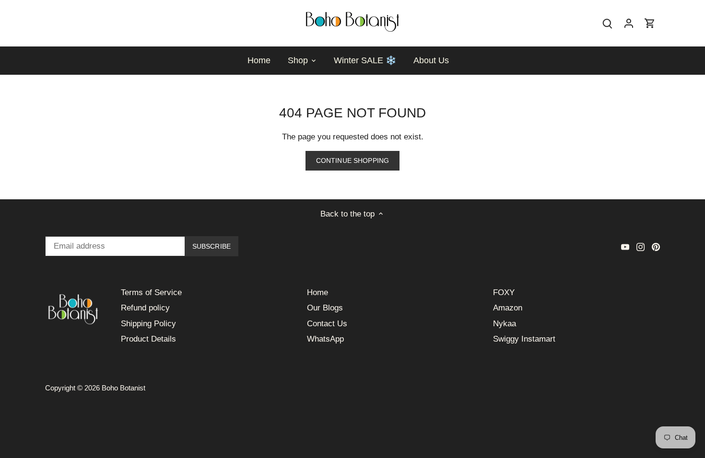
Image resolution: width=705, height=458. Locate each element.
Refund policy (145, 307)
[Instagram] (640, 246)
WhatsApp (325, 339)
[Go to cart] (650, 23)
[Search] (607, 23)
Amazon (507, 307)
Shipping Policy (148, 323)
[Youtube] (625, 246)
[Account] (628, 23)
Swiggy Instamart (524, 339)
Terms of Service (151, 292)
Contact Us (327, 323)
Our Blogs (325, 307)
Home (317, 292)
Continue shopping (352, 160)
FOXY (504, 292)
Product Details (148, 339)
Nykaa (504, 323)
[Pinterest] (656, 246)
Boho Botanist (123, 388)
